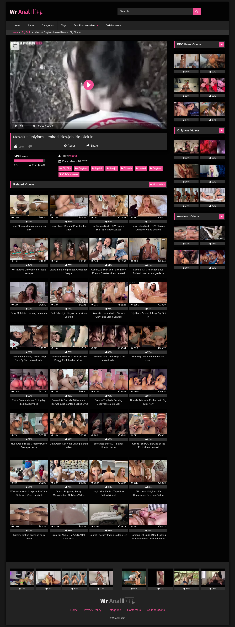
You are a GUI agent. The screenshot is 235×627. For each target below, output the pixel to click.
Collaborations (113, 25)
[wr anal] (26, 11)
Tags (63, 25)
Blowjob (113, 168)
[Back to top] (224, 616)
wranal (73, 155)
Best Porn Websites (84, 25)
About (71, 145)
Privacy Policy (92, 610)
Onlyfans (83, 168)
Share (94, 145)
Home (17, 25)
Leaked (142, 168)
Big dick (98, 168)
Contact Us (134, 610)
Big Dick (26, 32)
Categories (48, 25)
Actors (31, 25)
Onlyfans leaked (70, 174)
